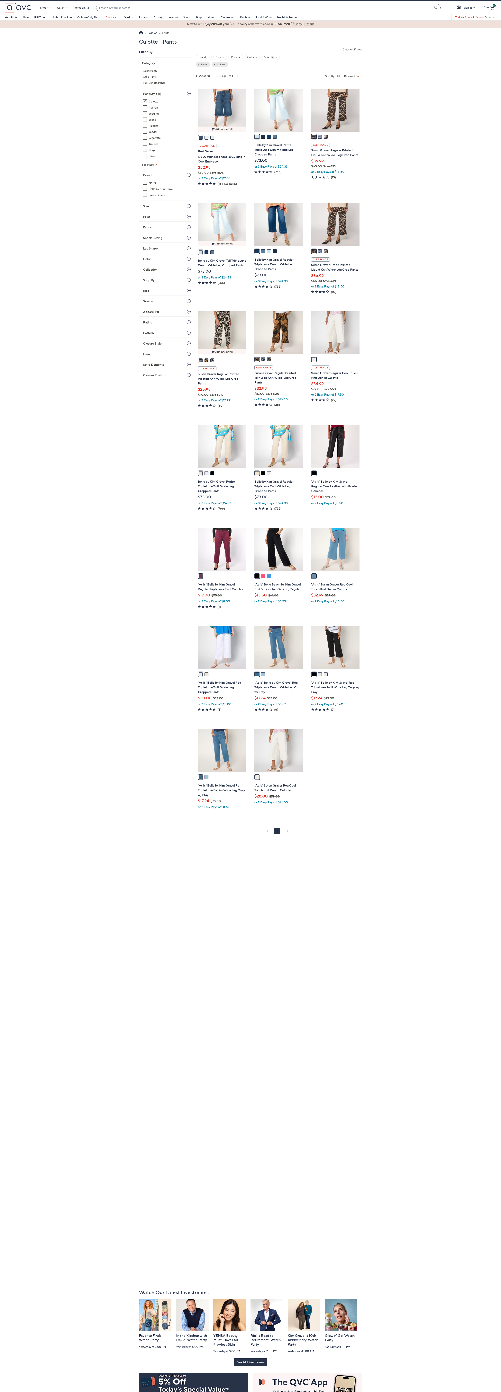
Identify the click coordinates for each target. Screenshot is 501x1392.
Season (148, 301)
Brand (147, 175)
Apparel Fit (151, 312)
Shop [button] (43, 7)
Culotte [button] (221, 64)
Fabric (147, 227)
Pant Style (152, 94)
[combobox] (264, 7)
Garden (128, 17)
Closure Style (152, 343)
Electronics (228, 17)
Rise (146, 291)
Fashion (143, 17)
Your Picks (11, 17)
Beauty (158, 17)
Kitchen (245, 17)
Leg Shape (150, 248)
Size (146, 206)
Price (146, 217)
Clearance (111, 17)
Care (146, 354)
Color (147, 259)
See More (148, 164)
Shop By (149, 280)
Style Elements (153, 364)
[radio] (201, 138)
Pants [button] (204, 64)
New (26, 17)
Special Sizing (152, 238)
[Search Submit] (436, 7)
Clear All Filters (352, 49)
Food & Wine (263, 17)
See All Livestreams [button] (250, 1362)
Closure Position (154, 375)
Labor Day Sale (62, 17)
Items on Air (81, 7)
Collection (150, 269)
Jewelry (173, 17)
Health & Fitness (287, 17)
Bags (199, 17)
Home (211, 17)
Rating (147, 322)
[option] (250, 23)
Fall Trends (41, 17)
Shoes (187, 17)
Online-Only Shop (88, 17)
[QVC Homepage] (141, 33)
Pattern (148, 333)
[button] (459, 8)
